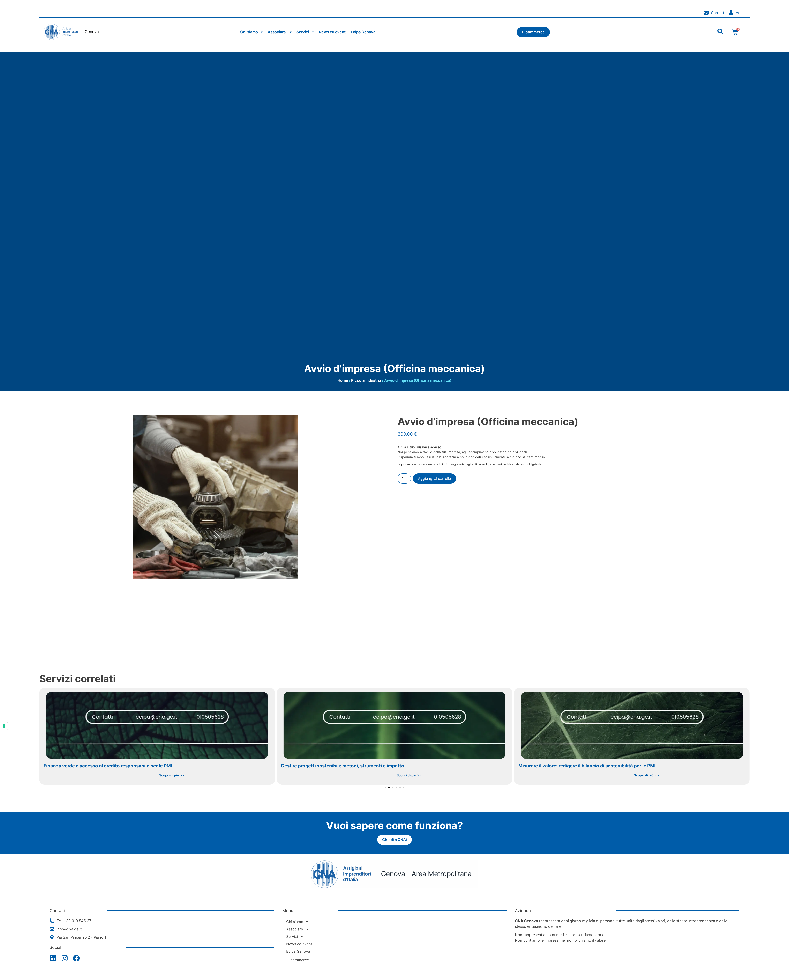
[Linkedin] (53, 958)
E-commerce (297, 960)
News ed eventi (333, 32)
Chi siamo (249, 32)
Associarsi (277, 32)
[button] (42, 734)
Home (343, 380)
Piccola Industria (366, 380)
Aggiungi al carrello (434, 478)
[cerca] (720, 31)
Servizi (302, 32)
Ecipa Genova (363, 32)
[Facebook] (76, 958)
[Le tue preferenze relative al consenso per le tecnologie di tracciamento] (4, 726)
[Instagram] (64, 958)
